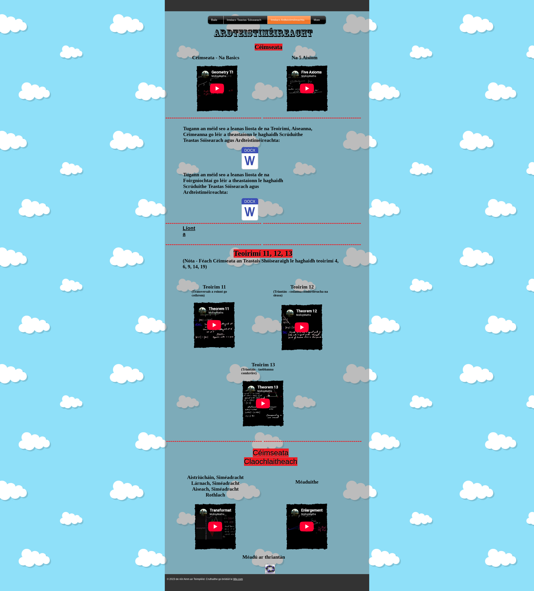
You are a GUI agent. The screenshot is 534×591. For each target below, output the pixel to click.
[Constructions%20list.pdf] (250, 210)
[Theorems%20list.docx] (250, 159)
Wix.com (238, 579)
